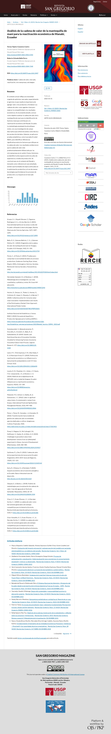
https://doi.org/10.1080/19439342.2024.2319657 (23, 447)
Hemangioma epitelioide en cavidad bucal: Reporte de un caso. (50, 599)
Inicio (6, 15)
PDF (48, 88)
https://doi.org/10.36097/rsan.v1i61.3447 (24, 73)
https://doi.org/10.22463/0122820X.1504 (21, 494)
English (80, 29)
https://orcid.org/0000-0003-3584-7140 (20, 66)
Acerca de (14, 15)
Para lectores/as (83, 70)
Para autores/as (83, 73)
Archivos (15, 22)
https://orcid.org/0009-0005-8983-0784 (20, 55)
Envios (25, 15)
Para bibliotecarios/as (84, 76)
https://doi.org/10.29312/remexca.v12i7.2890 (22, 235)
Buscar (103, 15)
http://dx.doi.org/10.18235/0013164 (19, 479)
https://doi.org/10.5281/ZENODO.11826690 (22, 366)
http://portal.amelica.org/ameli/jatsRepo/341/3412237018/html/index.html (32, 272)
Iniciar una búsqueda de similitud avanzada (32, 638)
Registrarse (97, 1)
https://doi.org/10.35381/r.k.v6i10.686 (25, 513)
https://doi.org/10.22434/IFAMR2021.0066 (21, 408)
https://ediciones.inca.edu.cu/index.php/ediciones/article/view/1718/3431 (32, 426)
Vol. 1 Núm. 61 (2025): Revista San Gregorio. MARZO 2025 (39, 22)
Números (34, 15)
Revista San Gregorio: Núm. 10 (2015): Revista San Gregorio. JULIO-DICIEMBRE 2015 (40, 602)
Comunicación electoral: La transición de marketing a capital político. (40, 570)
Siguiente (66, 633)
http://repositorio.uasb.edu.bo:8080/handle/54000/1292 (26, 287)
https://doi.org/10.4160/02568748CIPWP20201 (23, 308)
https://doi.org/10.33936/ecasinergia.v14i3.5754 (23, 251)
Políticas (43, 15)
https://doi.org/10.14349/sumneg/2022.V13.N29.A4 (24, 463)
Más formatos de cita (52, 173)
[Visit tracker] (55, 712)
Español (80, 32)
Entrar (105, 1)
